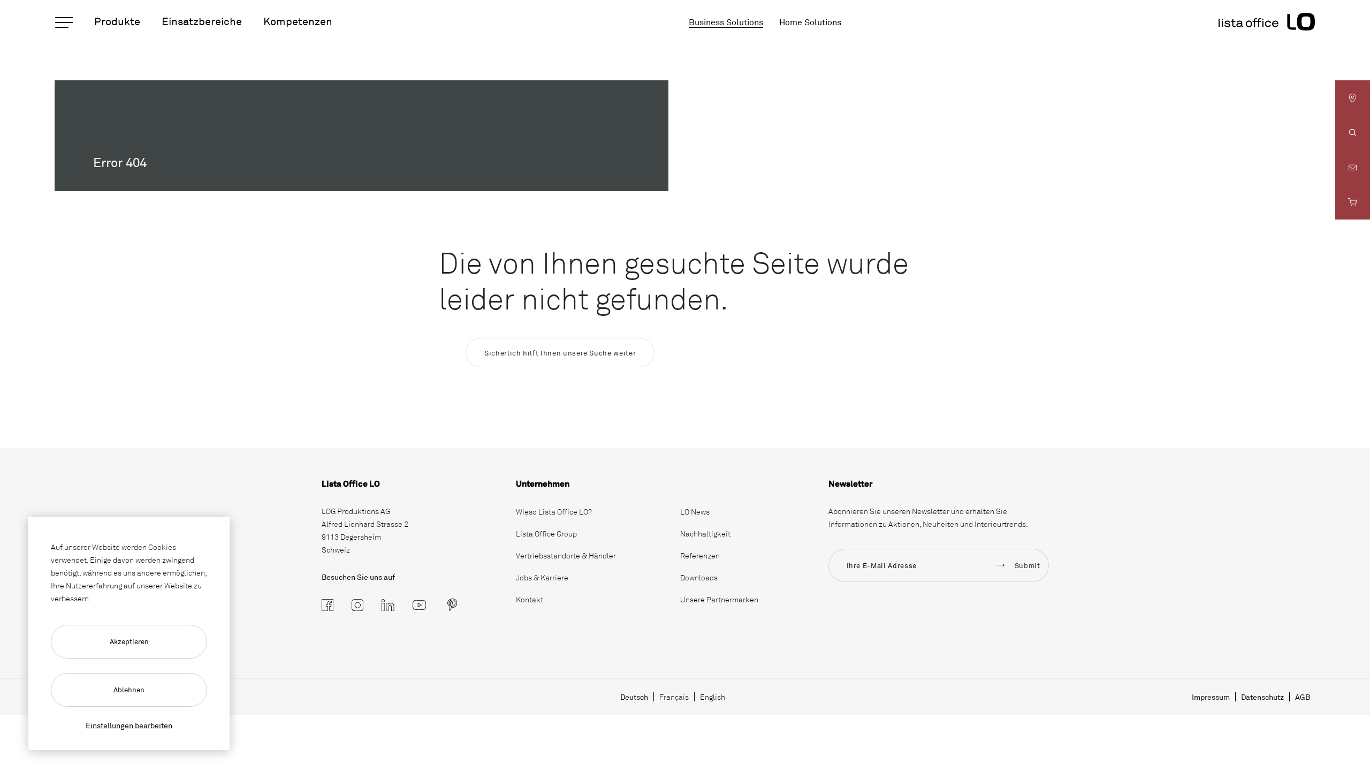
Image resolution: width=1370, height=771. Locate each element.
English (712, 696)
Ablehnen (128, 689)
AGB (1302, 696)
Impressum (1211, 696)
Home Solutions (810, 22)
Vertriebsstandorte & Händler (566, 555)
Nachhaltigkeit (705, 533)
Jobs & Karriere (542, 577)
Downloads (699, 577)
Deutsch (634, 696)
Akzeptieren (129, 641)
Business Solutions (726, 22)
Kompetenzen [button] (297, 21)
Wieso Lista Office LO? (554, 511)
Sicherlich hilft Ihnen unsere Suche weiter (560, 353)
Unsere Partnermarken (719, 599)
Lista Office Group (546, 533)
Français (674, 696)
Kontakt (529, 599)
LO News (695, 511)
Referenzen (700, 555)
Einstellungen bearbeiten (129, 725)
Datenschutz (1262, 696)
